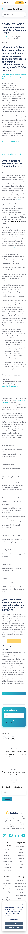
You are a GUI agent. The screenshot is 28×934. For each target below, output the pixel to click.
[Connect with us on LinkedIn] (17, 835)
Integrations (20, 842)
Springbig (21, 856)
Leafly (20, 862)
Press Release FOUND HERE (10, 142)
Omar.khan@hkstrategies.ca (10, 386)
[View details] (23, 835)
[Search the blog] (23, 14)
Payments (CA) (7, 858)
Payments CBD (7, 855)
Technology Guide (7, 900)
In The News (20, 890)
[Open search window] (13, 3)
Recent (4, 693)
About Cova (20, 881)
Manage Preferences (14, 927)
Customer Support (20, 896)
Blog (7, 881)
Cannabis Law (7, 889)
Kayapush (20, 865)
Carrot (20, 850)
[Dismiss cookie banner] (22, 905)
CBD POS (7, 852)
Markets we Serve (20, 884)
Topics (4, 703)
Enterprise (7, 870)
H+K (10, 403)
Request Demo (19, 3)
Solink (20, 868)
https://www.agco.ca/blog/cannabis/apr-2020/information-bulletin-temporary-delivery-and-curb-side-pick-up (14, 77)
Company (20, 876)
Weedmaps (20, 859)
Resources (7, 876)
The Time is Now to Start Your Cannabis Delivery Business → (13, 773)
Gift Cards (7, 864)
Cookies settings (14, 919)
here (19, 199)
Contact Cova (21, 899)
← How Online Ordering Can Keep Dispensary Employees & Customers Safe (14, 754)
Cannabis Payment (7, 892)
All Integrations (20, 847)
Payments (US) (7, 861)
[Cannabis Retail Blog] (14, 763)
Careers (20, 893)
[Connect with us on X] (5, 835)
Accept (14, 923)
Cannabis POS (7, 849)
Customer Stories (20, 887)
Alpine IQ (20, 853)
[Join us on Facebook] (11, 835)
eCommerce (7, 867)
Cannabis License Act (8, 248)
